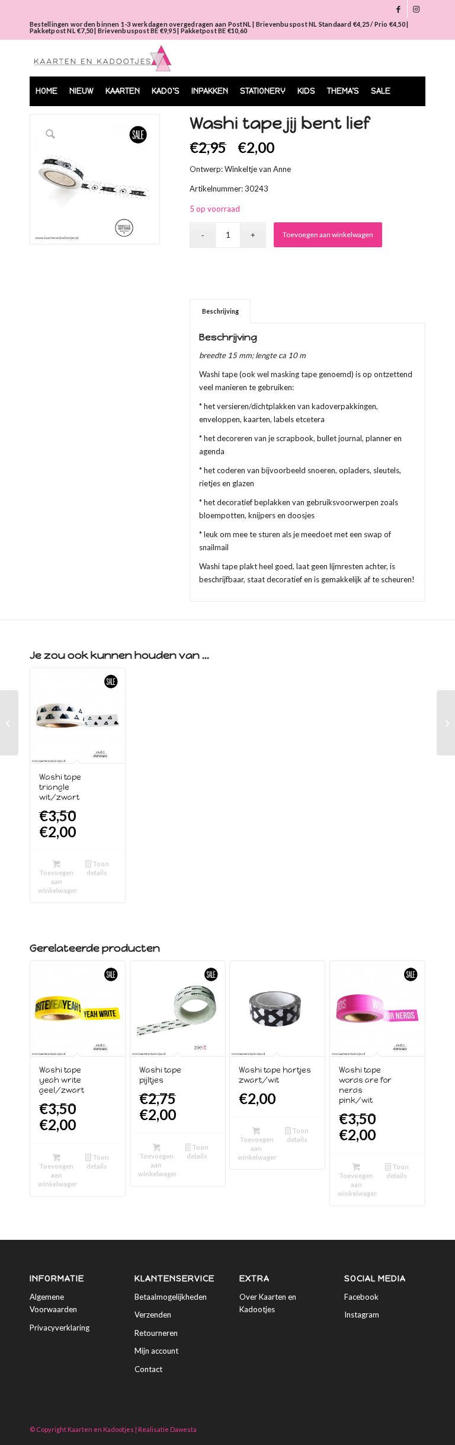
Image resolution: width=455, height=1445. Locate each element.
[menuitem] (46, 91)
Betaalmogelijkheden (170, 1297)
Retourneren (156, 1333)
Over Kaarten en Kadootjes (267, 1303)
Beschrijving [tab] (220, 311)
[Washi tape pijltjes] (446, 722)
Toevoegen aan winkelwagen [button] (57, 881)
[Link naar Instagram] (416, 9)
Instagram (361, 1314)
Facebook (361, 1297)
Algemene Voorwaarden (53, 1303)
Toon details (97, 868)
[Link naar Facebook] (398, 9)
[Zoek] (409, 121)
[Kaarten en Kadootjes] (103, 58)
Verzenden (152, 1314)
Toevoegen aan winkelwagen (328, 234)
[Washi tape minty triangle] (9, 722)
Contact (148, 1369)
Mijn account (156, 1350)
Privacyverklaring (59, 1327)
